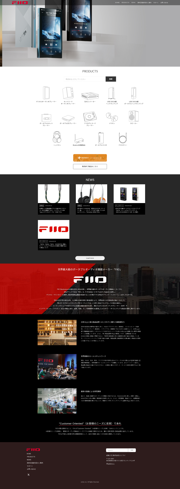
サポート (30, 466)
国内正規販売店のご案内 (144, 2)
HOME (117, 2)
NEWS (133, 2)
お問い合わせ (164, 2)
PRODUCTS (125, 2)
